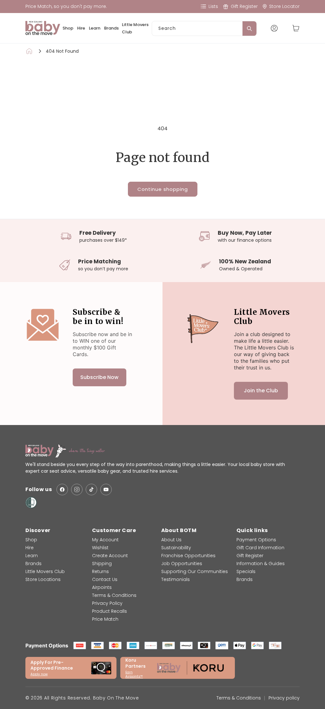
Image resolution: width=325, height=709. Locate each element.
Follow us (38, 489)
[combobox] (204, 28)
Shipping (102, 563)
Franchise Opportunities (188, 555)
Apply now (39, 674)
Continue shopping (162, 189)
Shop (68, 28)
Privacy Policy (107, 603)
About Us (171, 540)
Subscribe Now (99, 377)
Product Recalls (109, 611)
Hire (81, 28)
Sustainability (176, 547)
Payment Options (256, 540)
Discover (37, 530)
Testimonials (175, 579)
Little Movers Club (135, 28)
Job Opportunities (181, 563)
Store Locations (43, 579)
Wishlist (100, 547)
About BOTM (179, 530)
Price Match (105, 619)
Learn (94, 28)
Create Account (110, 555)
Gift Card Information (260, 547)
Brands (111, 28)
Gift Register (249, 555)
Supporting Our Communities (194, 571)
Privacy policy (284, 698)
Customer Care (114, 530)
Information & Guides (260, 563)
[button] (296, 28)
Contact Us (104, 579)
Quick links (252, 530)
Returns (100, 571)
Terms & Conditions (114, 595)
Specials (245, 571)
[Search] (249, 28)
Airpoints (102, 587)
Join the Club (261, 390)
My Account (105, 540)
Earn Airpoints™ (134, 674)
